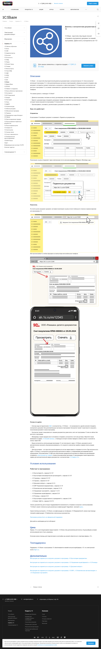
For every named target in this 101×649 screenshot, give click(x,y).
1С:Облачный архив (9, 108)
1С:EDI (6, 80)
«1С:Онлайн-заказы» (48, 438)
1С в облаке (7, 28)
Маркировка (8, 39)
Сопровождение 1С (10, 152)
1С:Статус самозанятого (11, 134)
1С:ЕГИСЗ (7, 86)
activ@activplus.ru (28, 599)
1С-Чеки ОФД (8, 71)
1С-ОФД (6, 59)
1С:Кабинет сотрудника (11, 88)
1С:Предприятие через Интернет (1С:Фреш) (13, 116)
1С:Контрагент (8, 93)
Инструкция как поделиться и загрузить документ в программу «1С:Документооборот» (56, 566)
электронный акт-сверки (44, 455)
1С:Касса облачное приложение (13, 91)
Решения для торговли (31, 624)
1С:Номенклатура (9, 106)
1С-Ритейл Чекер (9, 64)
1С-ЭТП (6, 77)
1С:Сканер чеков (9, 132)
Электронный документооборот (9, 33)
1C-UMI (6, 51)
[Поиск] (97, 9)
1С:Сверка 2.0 (8, 127)
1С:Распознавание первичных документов (12, 122)
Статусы (44, 616)
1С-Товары (7, 66)
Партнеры (44, 621)
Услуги (10, 611)
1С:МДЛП (7, 104)
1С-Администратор (9, 53)
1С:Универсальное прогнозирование (9, 137)
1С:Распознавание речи (11, 125)
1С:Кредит (7, 97)
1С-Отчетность (8, 57)
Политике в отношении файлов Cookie (47, 645)
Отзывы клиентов (46, 618)
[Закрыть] (97, 640)
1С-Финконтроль (9, 68)
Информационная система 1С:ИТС (14, 145)
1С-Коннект (7, 55)
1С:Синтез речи (8, 130)
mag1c (6, 143)
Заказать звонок (58, 3)
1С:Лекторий (8, 100)
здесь (81, 507)
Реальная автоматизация (31, 626)
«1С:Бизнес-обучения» (10, 46)
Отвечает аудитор (9, 147)
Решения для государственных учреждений (29, 618)
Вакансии (44, 623)
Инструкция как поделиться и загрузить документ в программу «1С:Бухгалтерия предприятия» (58, 558)
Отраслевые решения (30, 622)
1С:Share (6, 82)
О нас (43, 614)
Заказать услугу (88, 65)
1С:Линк (6, 102)
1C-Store (6, 48)
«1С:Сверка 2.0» (74, 457)
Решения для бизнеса (30, 614)
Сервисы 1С (8, 43)
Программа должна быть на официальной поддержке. (46, 517)
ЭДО (50, 426)
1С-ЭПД (6, 75)
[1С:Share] (46, 41)
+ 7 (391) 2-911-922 (45, 3)
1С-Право (7, 62)
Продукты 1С (29, 611)
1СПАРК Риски (8, 140)
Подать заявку (93, 3)
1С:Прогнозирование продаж (12, 119)
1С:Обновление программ (11, 111)
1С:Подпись (7, 113)
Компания (45, 611)
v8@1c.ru (36, 549)
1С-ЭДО (6, 73)
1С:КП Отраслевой (9, 95)
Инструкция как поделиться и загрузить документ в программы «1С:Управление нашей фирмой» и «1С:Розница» (64, 562)
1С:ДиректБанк (8, 84)
